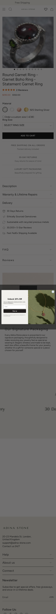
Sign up (14, 311)
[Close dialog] (53, 291)
